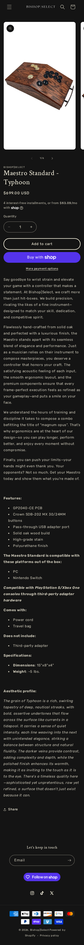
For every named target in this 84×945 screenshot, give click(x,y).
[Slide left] (32, 158)
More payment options (42, 268)
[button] (9, 7)
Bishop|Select (39, 929)
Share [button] (13, 809)
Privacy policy (49, 935)
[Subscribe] (69, 860)
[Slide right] (52, 158)
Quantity (10, 216)
